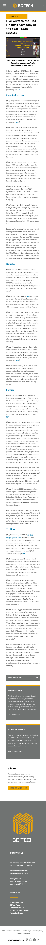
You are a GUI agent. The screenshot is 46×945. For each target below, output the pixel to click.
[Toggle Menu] (4, 5)
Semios (10, 389)
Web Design (27, 931)
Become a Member (18, 788)
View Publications (14, 715)
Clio (19, 90)
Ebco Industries (15, 95)
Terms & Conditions (23, 933)
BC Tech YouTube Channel (19, 910)
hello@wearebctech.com (18, 871)
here (17, 122)
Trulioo (10, 529)
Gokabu (10, 263)
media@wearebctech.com (19, 873)
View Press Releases (15, 751)
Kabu (27, 296)
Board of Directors (16, 902)
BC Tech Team (15, 905)
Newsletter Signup (16, 913)
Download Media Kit (16, 908)
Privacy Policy (38, 931)
